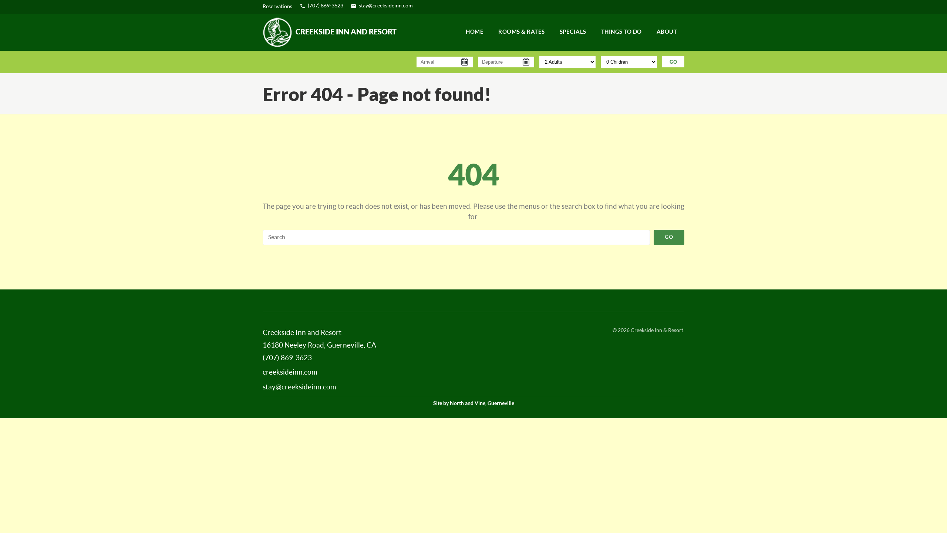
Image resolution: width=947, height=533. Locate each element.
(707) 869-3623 (325, 6)
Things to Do (621, 32)
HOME (474, 32)
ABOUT (667, 32)
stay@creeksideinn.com (386, 6)
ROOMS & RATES (521, 32)
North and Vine (467, 403)
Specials (573, 32)
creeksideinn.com (290, 372)
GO (673, 62)
